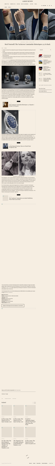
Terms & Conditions (44, 463)
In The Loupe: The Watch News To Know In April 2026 (30, 442)
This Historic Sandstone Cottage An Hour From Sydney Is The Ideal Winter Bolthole (47, 62)
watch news (14, 398)
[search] (51, 49)
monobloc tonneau (5, 94)
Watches (10, 144)
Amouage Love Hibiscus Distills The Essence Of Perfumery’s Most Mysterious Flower (47, 68)
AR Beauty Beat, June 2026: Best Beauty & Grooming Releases (47, 56)
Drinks (6, 7)
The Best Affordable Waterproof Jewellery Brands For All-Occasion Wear (47, 80)
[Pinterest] (49, 5)
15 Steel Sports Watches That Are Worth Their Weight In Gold (20, 146)
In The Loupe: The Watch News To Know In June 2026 (6, 420)
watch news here (17, 390)
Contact (34, 463)
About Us (30, 463)
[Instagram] (48, 5)
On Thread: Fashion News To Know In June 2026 (47, 74)
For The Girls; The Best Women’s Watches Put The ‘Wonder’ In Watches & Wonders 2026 (6, 444)
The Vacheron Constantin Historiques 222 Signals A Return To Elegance (21, 105)
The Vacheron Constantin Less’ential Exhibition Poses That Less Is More (21, 198)
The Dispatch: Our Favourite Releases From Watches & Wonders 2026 (18, 443)
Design (9, 7)
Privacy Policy (38, 463)
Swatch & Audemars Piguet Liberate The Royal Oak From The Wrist (30, 421)
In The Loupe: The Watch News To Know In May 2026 (18, 420)
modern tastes (8, 287)
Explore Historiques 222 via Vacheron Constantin (13, 305)
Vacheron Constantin (5, 60)
